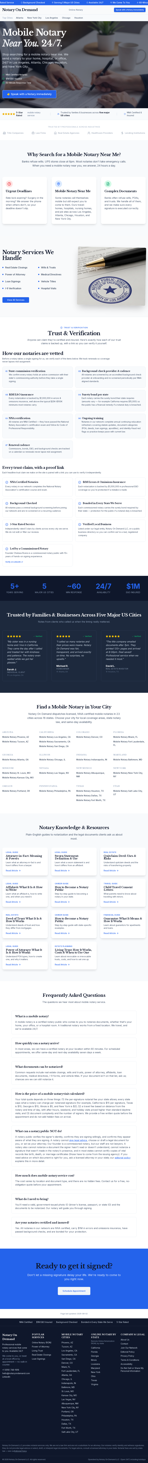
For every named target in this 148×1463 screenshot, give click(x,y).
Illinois (94, 1360)
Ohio (93, 1376)
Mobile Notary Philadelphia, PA (55, 791)
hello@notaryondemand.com (14, 1373)
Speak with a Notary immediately (130, 10)
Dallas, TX (66, 1424)
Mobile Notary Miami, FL (125, 737)
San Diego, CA (68, 1359)
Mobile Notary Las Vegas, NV (54, 773)
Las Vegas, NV (68, 1399)
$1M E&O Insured (44, 1322)
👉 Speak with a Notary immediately (29, 94)
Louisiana (95, 1364)
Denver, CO (67, 1363)
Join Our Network (129, 1348)
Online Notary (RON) (41, 1342)
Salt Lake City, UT (70, 1432)
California (95, 1348)
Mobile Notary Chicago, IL (52, 759)
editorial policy (123, 1157)
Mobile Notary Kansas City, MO (18, 777)
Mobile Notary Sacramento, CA (54, 741)
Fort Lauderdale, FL (71, 1371)
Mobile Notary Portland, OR (16, 791)
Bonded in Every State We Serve (97, 1322)
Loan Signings (38, 1359)
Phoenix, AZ (67, 1342)
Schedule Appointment (74, 1291)
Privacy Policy (127, 1356)
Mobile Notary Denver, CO (89, 737)
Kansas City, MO (69, 1395)
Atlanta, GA (67, 1375)
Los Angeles (52, 18)
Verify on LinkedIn (13, 562)
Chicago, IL (67, 1379)
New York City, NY (70, 1407)
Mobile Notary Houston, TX (90, 791)
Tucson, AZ (67, 1346)
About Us (125, 1339)
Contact (124, 1343)
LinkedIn (6, 1377)
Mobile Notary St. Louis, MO (16, 773)
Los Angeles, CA (69, 1350)
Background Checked (66, 1322)
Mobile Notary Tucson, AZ (15, 741)
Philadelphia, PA (69, 1415)
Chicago (66, 18)
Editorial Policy (128, 1352)
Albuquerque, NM (70, 1403)
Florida (94, 1352)
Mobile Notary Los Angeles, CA (55, 737)
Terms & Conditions (130, 1360)
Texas (94, 1380)
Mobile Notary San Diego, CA (54, 746)
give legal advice (78, 1140)
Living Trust (37, 1350)
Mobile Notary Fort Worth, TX (90, 800)
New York (95, 1372)
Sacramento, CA (69, 1354)
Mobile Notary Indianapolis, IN (91, 759)
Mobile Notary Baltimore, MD (127, 759)
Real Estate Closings (41, 1354)
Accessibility (126, 1364)
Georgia (95, 1356)
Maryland (95, 1368)
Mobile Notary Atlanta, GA (15, 759)
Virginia (94, 1384)
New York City (34, 18)
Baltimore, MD (68, 1387)
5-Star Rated (123, 1322)
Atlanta (19, 18)
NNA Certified (25, 1322)
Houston (78, 18)
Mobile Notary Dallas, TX (88, 795)
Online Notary (76, 10)
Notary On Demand (20, 10)
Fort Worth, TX (68, 1428)
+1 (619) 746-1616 (10, 1370)
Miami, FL (66, 1367)
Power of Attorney (40, 1346)
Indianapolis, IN (69, 1383)
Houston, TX (68, 1419)
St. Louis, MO (68, 1391)
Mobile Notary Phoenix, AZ (15, 737)
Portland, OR (68, 1411)
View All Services (15, 300)
